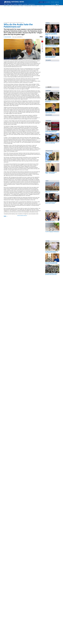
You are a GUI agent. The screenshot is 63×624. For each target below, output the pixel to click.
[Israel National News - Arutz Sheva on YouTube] (57, 4)
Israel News (15, 4)
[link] (52, 34)
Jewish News (25, 4)
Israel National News (6, 22)
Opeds (11, 22)
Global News (20, 4)
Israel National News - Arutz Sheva (11, 2)
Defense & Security (31, 4)
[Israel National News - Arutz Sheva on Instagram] (55, 4)
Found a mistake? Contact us (22, 215)
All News (8, 4)
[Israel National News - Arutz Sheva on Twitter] (52, 4)
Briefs (11, 4)
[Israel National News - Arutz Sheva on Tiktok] (58, 4)
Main (5, 4)
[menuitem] (5, 4)
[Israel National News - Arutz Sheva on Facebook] (53, 4)
